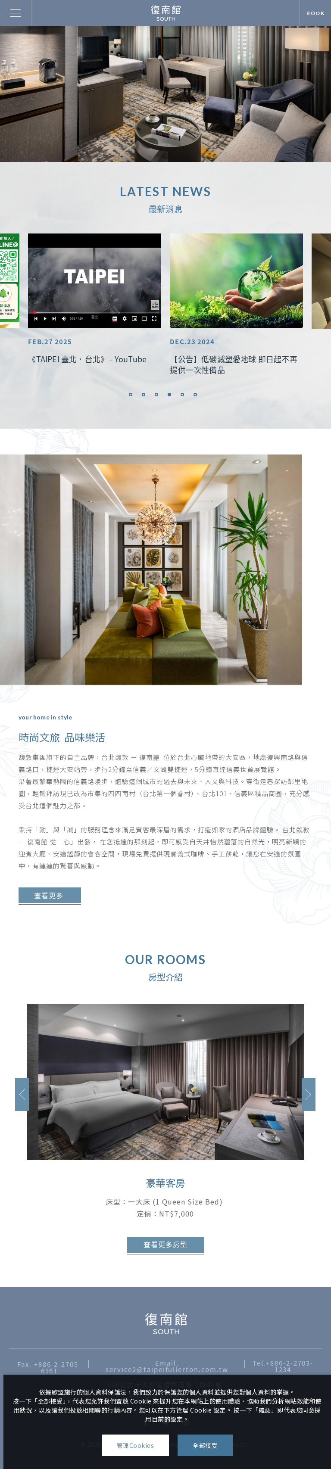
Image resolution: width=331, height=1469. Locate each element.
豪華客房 (165, 1182)
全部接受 (205, 1445)
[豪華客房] (165, 1082)
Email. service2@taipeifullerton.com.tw (167, 1366)
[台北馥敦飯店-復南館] (165, 12)
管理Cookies (135, 1445)
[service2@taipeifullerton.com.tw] (166, 1324)
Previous (22, 1094)
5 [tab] (182, 394)
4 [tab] (169, 394)
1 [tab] (130, 394)
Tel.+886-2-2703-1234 (283, 1366)
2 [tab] (143, 394)
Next (308, 1094)
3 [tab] (156, 394)
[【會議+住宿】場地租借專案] (236, 280)
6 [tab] (195, 394)
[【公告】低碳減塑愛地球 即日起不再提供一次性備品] (94, 280)
